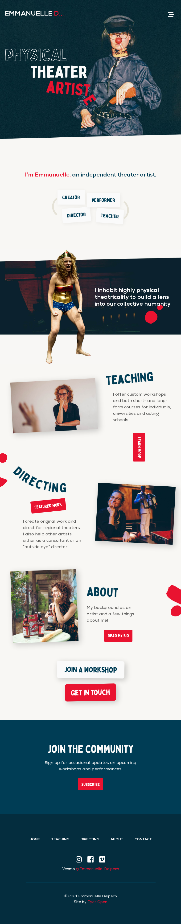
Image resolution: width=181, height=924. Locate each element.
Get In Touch (90, 692)
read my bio (118, 635)
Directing (90, 839)
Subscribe (90, 784)
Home (34, 839)
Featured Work (48, 505)
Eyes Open (97, 902)
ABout (117, 839)
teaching (60, 839)
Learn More (139, 447)
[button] (171, 14)
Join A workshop (90, 669)
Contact (143, 839)
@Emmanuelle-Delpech (97, 869)
